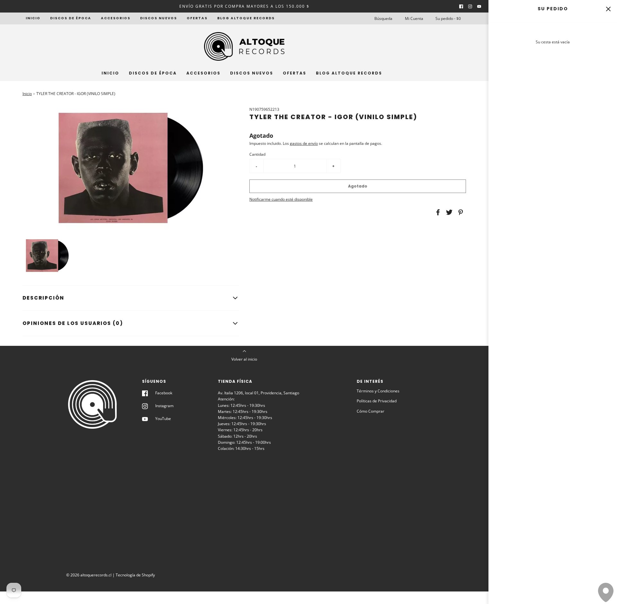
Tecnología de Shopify (135, 575)
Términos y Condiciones (378, 391)
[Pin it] (459, 212)
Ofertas (197, 18)
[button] (47, 255)
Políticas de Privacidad (377, 401)
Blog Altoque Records (246, 18)
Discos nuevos (158, 18)
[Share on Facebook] (437, 212)
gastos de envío (304, 143)
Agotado (357, 186)
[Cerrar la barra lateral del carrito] (608, 9)
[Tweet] (448, 212)
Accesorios (115, 18)
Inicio (33, 18)
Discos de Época (70, 18)
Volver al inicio (244, 359)
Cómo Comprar (370, 411)
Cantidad (257, 154)
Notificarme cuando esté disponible (281, 199)
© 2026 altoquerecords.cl (89, 575)
